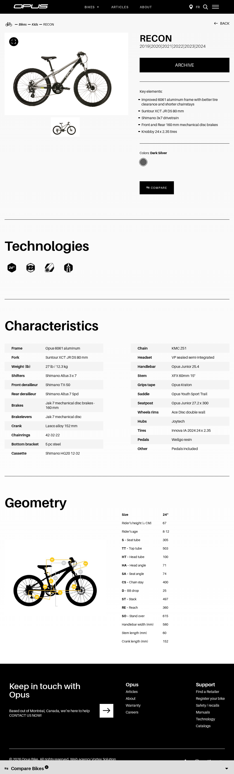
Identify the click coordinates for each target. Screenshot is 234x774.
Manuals (203, 712)
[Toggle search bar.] (205, 6)
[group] (66, 74)
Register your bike (210, 698)
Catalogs (203, 726)
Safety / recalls (207, 705)
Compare (158, 188)
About (146, 7)
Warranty (133, 705)
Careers (132, 712)
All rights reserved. (54, 759)
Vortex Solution (103, 759)
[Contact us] (106, 711)
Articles (119, 7)
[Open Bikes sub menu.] (97, 7)
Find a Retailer (207, 691)
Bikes (90, 7)
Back (224, 23)
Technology (205, 719)
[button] (215, 7)
